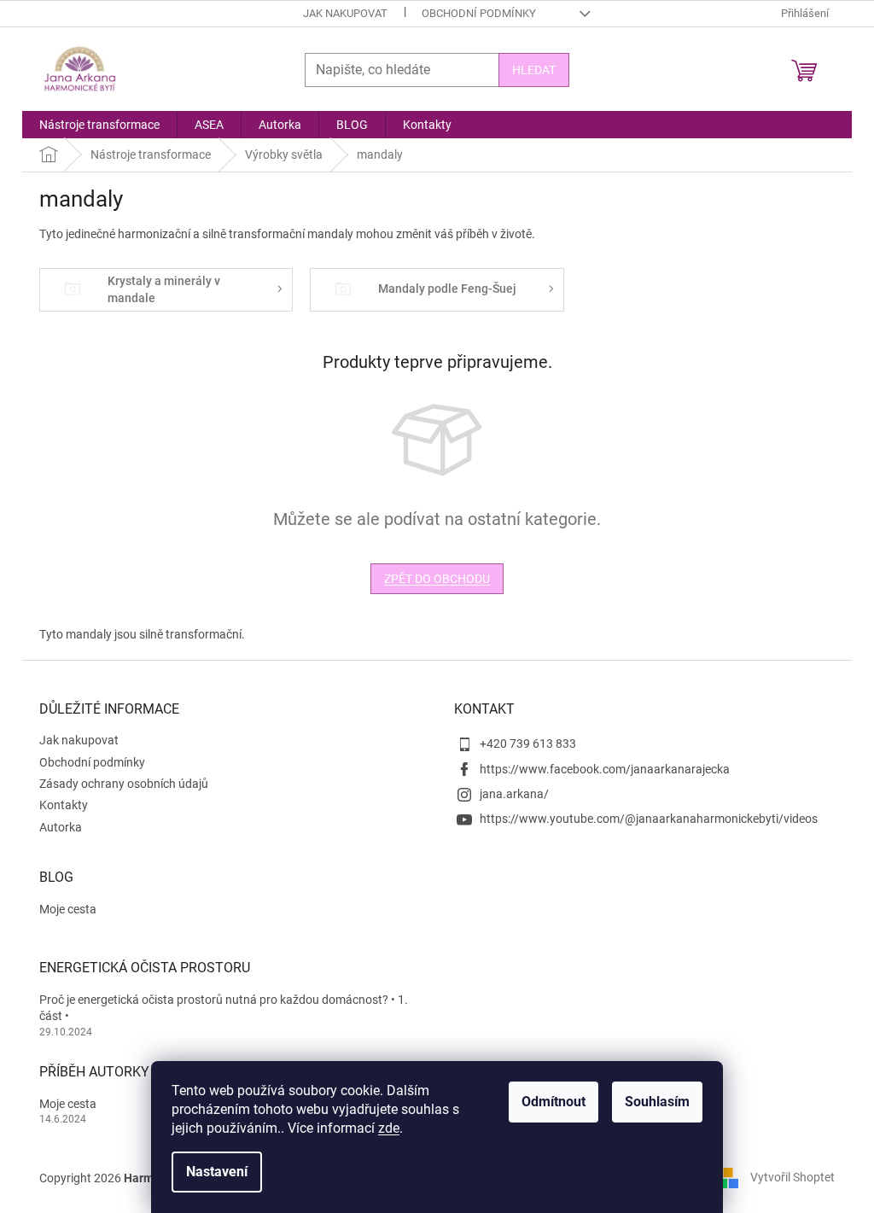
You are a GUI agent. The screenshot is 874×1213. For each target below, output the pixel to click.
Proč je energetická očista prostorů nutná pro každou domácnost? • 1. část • (223, 1008)
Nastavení (217, 1171)
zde (388, 1128)
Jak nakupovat (345, 13)
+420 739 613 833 (528, 743)
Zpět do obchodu (437, 579)
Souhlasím (657, 1101)
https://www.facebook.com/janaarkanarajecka (605, 769)
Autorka (60, 827)
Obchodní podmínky (479, 13)
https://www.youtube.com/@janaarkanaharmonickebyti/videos (649, 818)
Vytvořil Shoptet (792, 1177)
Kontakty (63, 805)
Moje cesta (67, 909)
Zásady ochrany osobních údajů (123, 783)
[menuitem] (99, 124)
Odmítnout (553, 1101)
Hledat (534, 70)
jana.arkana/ (514, 794)
